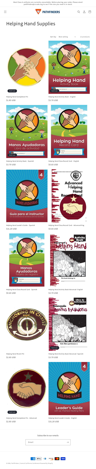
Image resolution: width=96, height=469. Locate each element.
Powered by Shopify (46, 463)
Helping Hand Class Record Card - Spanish (21, 290)
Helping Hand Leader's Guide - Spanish (20, 225)
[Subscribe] (67, 442)
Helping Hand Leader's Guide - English (62, 418)
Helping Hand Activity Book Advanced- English (65, 290)
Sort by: (53, 37)
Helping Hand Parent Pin (15, 354)
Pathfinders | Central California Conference (25, 463)
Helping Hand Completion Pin (17, 97)
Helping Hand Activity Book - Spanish (20, 161)
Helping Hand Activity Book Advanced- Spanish (65, 354)
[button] (5, 12)
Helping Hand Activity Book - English (62, 97)
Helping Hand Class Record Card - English (63, 161)
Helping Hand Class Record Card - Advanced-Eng (66, 225)
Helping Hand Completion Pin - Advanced (21, 418)
